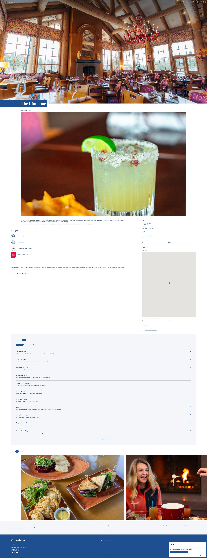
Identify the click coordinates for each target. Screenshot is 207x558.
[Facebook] (11, 553)
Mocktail (33, 344)
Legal (101, 540)
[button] (169, 283)
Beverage (29, 340)
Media (92, 540)
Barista (27, 344)
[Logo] (10, 2)
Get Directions (169, 320)
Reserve (169, 242)
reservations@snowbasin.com (151, 330)
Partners (115, 540)
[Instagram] (13, 553)
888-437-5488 (19, 549)
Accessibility (106, 540)
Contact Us (83, 540)
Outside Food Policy (68, 274)
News (95, 540)
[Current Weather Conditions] (187, 2)
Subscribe (111, 540)
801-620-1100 (17, 550)
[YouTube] (17, 553)
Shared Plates (20, 344)
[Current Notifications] (190, 2)
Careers (88, 540)
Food (24, 340)
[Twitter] (15, 553)
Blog (98, 540)
